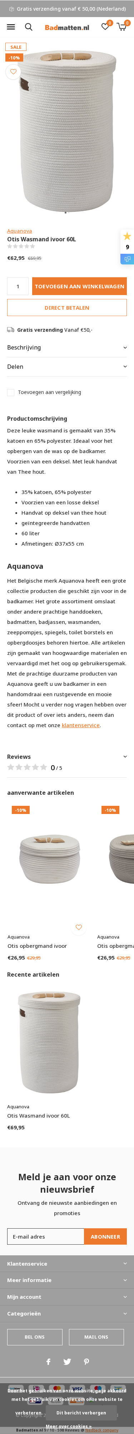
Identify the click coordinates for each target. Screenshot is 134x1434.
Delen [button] (15, 367)
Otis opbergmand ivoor (37, 945)
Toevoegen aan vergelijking (49, 392)
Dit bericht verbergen (81, 1413)
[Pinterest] (86, 1362)
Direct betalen (67, 307)
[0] (121, 27)
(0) (39, 246)
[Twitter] (67, 1362)
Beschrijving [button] (24, 347)
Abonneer (105, 1236)
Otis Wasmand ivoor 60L (38, 1115)
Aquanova (19, 230)
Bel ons (35, 1337)
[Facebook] (48, 1362)
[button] (10, 27)
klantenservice (81, 725)
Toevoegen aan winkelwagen (79, 286)
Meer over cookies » (69, 1426)
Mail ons (96, 1337)
